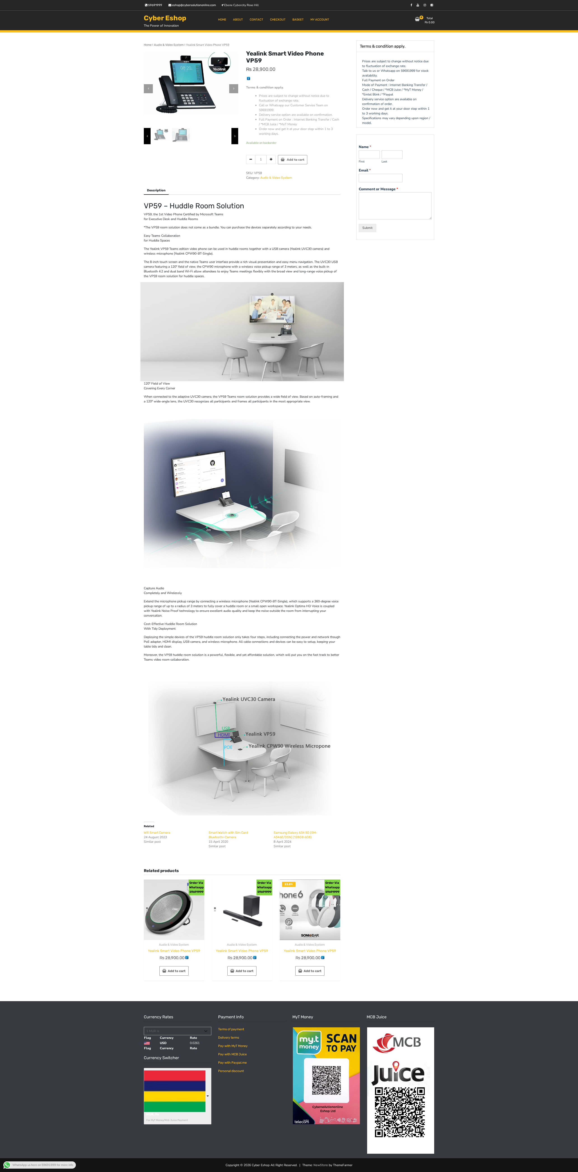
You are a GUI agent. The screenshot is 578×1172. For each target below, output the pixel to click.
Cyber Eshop (165, 18)
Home (147, 44)
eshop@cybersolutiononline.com (193, 5)
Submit (367, 228)
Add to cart (295, 160)
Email (365, 170)
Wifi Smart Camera (157, 833)
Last (384, 162)
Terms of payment (231, 1029)
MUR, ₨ (152, 1114)
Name (365, 147)
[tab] (156, 190)
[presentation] (148, 88)
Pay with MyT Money (233, 1046)
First (362, 162)
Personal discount (231, 1071)
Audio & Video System (169, 44)
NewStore (320, 1165)
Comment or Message (378, 189)
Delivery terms (228, 1038)
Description (156, 190)
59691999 (154, 5)
